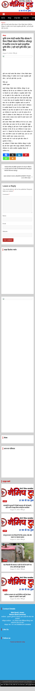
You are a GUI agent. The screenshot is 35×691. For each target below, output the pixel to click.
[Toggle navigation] (3, 13)
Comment (6, 194)
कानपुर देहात (17, 18)
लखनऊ (3, 18)
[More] (13, 158)
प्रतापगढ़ (5, 560)
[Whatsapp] (6, 158)
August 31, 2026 (15, 509)
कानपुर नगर (26, 18)
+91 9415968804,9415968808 (21, 624)
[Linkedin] (19, 154)
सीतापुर (9, 18)
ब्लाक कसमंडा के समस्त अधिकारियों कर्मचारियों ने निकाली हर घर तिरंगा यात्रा (17, 177)
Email (4, 223)
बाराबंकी (4, 501)
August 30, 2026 (15, 599)
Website (5, 231)
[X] (13, 154)
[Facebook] (6, 154)
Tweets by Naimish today (17, 642)
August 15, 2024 (7, 53)
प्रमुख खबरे (6, 481)
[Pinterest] (26, 154)
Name (4, 216)
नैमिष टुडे (15, 53)
